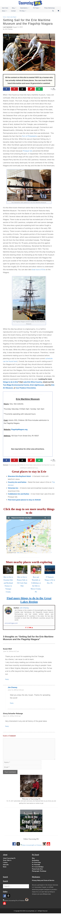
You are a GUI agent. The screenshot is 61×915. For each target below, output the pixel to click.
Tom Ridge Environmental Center (16, 385)
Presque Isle (27, 151)
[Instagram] (28, 627)
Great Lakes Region (11, 17)
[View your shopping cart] (58, 10)
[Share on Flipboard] (31, 89)
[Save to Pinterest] (14, 89)
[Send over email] (39, 89)
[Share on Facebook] (6, 89)
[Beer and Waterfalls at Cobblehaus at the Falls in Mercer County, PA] (36, 572)
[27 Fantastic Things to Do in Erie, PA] (49, 572)
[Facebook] (26, 627)
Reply (7, 679)
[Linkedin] (32, 627)
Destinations (24, 8)
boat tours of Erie (38, 269)
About (3, 11)
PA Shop (22, 11)
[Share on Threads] (22, 89)
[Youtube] (30, 627)
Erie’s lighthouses (37, 385)
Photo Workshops (49, 8)
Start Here (5, 8)
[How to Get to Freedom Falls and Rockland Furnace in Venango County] (8, 572)
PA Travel (36, 8)
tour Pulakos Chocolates (26, 388)
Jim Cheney (12, 687)
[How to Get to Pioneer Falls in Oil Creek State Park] (22, 572)
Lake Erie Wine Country (32, 382)
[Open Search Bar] (53, 10)
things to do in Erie (10, 382)
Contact (13, 11)
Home (4, 17)
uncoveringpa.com (11, 623)
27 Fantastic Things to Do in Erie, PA (50, 580)
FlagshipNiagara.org (19, 429)
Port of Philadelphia (29, 136)
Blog (13, 8)
